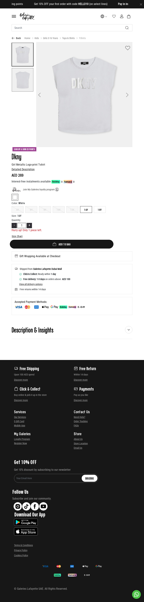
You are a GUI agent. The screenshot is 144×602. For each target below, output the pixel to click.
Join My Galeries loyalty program (39, 189)
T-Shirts (82, 38)
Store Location (81, 443)
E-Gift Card (19, 421)
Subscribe (89, 478)
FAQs (76, 425)
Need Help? (79, 417)
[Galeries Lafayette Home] (27, 16)
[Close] (141, 4)
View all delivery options (30, 284)
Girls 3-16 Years (50, 38)
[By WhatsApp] (136, 594)
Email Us (78, 447)
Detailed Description (23, 169)
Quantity (16, 220)
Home (27, 38)
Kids (37, 38)
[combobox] (72, 27)
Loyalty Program (22, 439)
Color (15, 203)
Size (14, 215)
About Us (78, 439)
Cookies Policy (21, 555)
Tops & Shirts (68, 38)
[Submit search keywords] (127, 27)
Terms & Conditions (23, 545)
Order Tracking (81, 421)
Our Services (20, 417)
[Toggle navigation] (14, 16)
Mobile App (19, 425)
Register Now (20, 443)
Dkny (16, 156)
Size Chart (17, 236)
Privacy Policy (20, 550)
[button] (43, 94)
